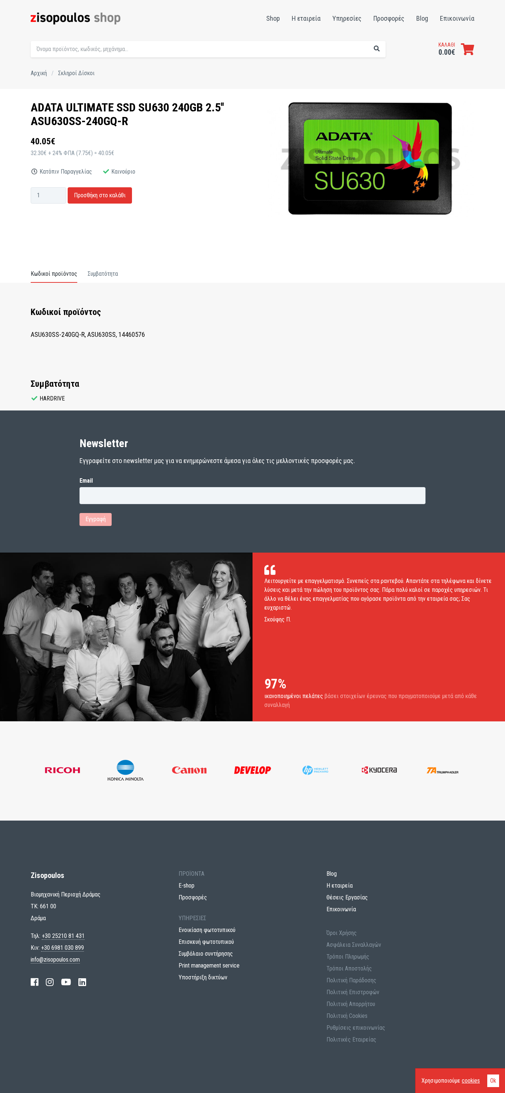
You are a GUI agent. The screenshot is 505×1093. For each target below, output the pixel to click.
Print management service (209, 965)
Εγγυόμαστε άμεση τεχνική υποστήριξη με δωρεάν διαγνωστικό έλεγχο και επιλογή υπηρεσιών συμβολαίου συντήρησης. (351, 65)
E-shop (186, 885)
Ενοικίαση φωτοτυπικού (207, 929)
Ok (493, 1080)
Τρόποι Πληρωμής (347, 956)
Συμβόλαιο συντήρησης (206, 953)
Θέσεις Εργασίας (347, 897)
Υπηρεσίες (347, 18)
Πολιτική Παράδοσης (351, 980)
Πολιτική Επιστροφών (352, 992)
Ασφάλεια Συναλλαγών (353, 944)
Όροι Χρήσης (341, 932)
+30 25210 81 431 (63, 935)
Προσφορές (388, 18)
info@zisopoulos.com (55, 959)
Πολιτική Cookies (346, 1015)
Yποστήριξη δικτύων (203, 977)
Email (86, 480)
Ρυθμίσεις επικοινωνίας (355, 1027)
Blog (422, 18)
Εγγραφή (95, 519)
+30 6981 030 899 (62, 947)
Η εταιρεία (306, 18)
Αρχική (39, 73)
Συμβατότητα (103, 273)
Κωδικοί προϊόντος (54, 273)
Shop (273, 18)
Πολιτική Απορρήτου (350, 1003)
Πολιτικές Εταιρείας (351, 1039)
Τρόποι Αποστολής (349, 968)
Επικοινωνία (457, 18)
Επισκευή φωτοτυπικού (206, 941)
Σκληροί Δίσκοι (76, 73)
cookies (471, 1080)
